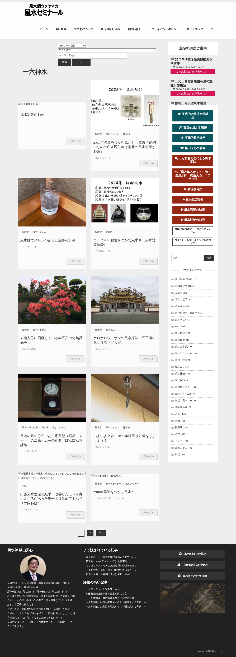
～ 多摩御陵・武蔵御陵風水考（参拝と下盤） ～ (113, 598)
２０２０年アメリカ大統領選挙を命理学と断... (111, 565)
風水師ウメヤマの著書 (194, 576)
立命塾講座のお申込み (194, 565)
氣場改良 (180, 367)
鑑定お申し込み (110, 29)
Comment (120, 498)
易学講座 (180, 306)
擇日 (177, 420)
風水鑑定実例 (194, 199)
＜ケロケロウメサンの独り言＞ (103, 589)
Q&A (24, 486)
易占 (177, 434)
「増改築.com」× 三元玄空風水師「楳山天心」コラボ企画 (193, 175)
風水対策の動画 (32, 114)
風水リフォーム (183, 353)
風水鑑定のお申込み (194, 553)
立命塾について (83, 29)
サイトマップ (195, 29)
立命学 (178, 292)
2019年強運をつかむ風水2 (113, 491)
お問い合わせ (136, 29)
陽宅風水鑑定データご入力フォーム (194, 231)
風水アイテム (112, 134)
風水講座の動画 (194, 210)
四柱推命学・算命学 (186, 313)
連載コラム (181, 447)
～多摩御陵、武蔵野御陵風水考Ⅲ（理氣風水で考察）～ (116, 606)
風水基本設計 (182, 346)
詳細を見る (75, 141)
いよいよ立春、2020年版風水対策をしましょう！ (124, 437)
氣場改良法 (194, 189)
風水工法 (180, 360)
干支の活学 (181, 299)
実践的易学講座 (194, 138)
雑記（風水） (182, 400)
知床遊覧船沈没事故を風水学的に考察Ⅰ (107, 593)
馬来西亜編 (181, 407)
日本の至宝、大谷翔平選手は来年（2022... (109, 574)
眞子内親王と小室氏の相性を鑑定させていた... (111, 557)
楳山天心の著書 (194, 148)
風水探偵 (180, 373)
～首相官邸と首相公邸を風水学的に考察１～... (111, 570)
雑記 (177, 454)
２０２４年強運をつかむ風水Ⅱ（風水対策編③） (124, 242)
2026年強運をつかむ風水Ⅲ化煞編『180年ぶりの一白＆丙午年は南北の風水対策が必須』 (125, 146)
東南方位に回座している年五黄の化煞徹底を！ (51, 339)
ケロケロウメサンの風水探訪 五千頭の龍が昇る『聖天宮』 (124, 339)
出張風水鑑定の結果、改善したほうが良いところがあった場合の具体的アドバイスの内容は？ (51, 498)
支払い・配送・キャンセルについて (194, 242)
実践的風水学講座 (195, 128)
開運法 (126, 134)
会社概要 (61, 29)
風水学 (98, 134)
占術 (177, 414)
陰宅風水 (180, 333)
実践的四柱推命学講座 (194, 115)
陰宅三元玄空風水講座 (190, 103)
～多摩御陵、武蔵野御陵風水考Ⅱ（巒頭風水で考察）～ (116, 602)
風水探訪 (110, 330)
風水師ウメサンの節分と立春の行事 (47, 240)
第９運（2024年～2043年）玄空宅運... (107, 561)
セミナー (180, 441)
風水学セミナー (113, 484)
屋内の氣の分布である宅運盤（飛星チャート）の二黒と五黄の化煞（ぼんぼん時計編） (51, 440)
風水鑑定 (180, 340)
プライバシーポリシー (165, 29)
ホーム (44, 29)
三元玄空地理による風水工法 (194, 160)
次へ (101, 533)
